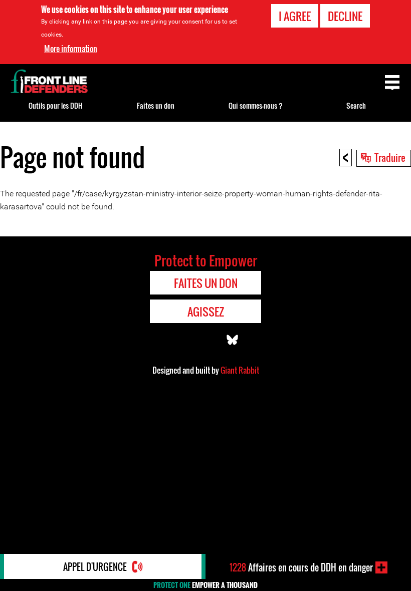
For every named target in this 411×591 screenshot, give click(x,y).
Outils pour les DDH (55, 105)
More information (70, 49)
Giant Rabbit (240, 370)
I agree (295, 16)
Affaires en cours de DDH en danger (301, 567)
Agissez (205, 312)
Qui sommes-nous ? (256, 105)
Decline (345, 16)
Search (356, 105)
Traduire (389, 157)
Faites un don (155, 105)
